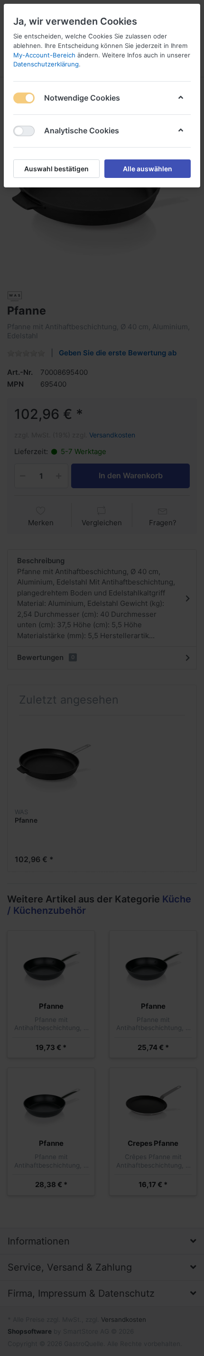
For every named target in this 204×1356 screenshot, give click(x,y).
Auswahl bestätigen (56, 169)
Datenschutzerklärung (46, 64)
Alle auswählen (147, 169)
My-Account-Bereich (44, 55)
